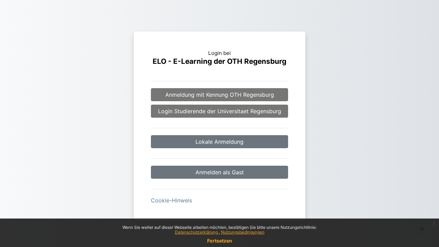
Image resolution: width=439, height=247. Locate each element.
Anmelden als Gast (219, 172)
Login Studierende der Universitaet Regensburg (219, 111)
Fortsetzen (219, 241)
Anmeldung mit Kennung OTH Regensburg (219, 94)
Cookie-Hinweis (171, 200)
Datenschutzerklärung (197, 232)
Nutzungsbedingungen (242, 232)
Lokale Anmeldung (219, 141)
